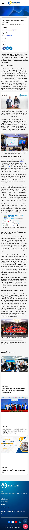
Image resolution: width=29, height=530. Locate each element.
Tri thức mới (15, 511)
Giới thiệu (3, 511)
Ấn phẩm (22, 511)
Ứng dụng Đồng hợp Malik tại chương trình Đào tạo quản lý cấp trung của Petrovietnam (14, 390)
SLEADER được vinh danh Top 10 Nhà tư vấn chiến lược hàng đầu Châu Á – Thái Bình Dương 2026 (14, 431)
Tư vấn (9, 511)
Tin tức (3, 514)
